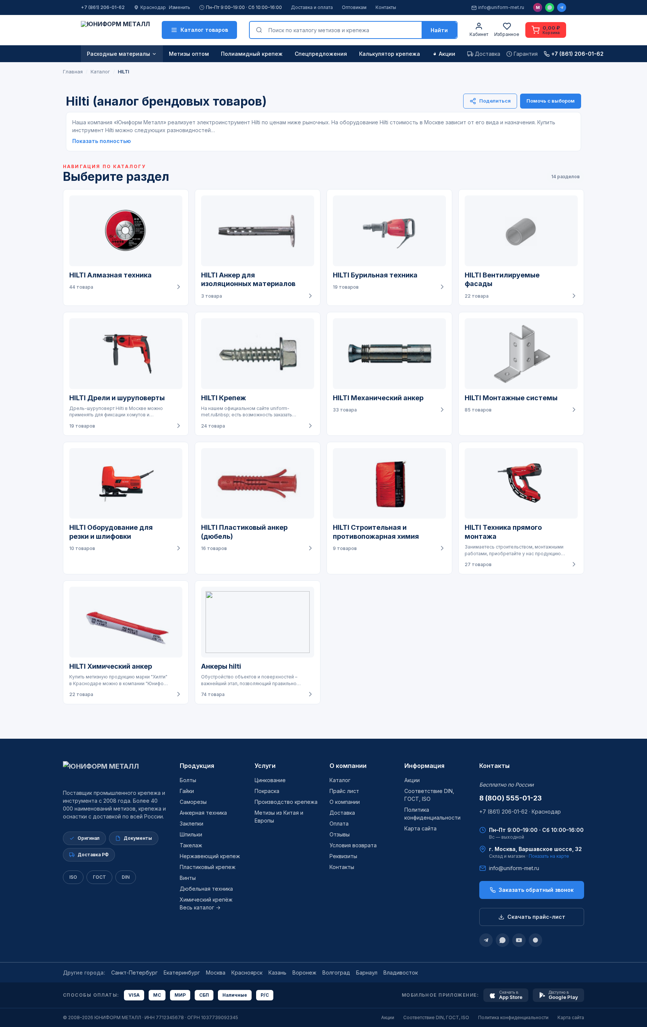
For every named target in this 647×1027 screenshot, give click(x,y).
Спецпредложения (321, 54)
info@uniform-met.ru (501, 7)
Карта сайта (420, 828)
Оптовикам (354, 7)
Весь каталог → (200, 907)
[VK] (535, 940)
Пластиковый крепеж (208, 867)
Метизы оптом (189, 54)
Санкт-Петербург (134, 972)
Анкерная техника (203, 812)
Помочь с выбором (550, 101)
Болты (188, 780)
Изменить (179, 7)
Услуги (265, 765)
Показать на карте (549, 856)
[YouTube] (519, 940)
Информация (424, 765)
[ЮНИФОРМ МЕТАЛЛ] (115, 30)
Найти (439, 30)
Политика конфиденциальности (513, 1017)
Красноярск (246, 972)
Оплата (339, 823)
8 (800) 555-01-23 (510, 798)
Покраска (267, 791)
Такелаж (191, 845)
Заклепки (191, 823)
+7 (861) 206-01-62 (103, 7)
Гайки (187, 791)
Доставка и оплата (312, 7)
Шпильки (191, 834)
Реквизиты (343, 856)
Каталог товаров (204, 30)
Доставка (342, 812)
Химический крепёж (206, 899)
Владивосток (400, 972)
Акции (447, 54)
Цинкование (270, 780)
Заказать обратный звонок (536, 890)
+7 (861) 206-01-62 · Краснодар (520, 811)
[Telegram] (561, 7)
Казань (277, 972)
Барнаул (366, 972)
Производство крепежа (286, 802)
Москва (215, 972)
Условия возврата (353, 845)
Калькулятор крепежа (389, 54)
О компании (348, 765)
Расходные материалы (118, 54)
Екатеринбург (182, 972)
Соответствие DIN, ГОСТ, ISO (436, 1017)
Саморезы (193, 802)
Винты (188, 878)
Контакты (386, 7)
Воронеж (304, 972)
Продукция (197, 765)
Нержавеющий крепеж (210, 856)
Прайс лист (344, 791)
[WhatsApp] (549, 7)
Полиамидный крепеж (252, 54)
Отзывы (339, 834)
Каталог (339, 780)
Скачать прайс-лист (536, 917)
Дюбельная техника (206, 888)
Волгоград (336, 972)
